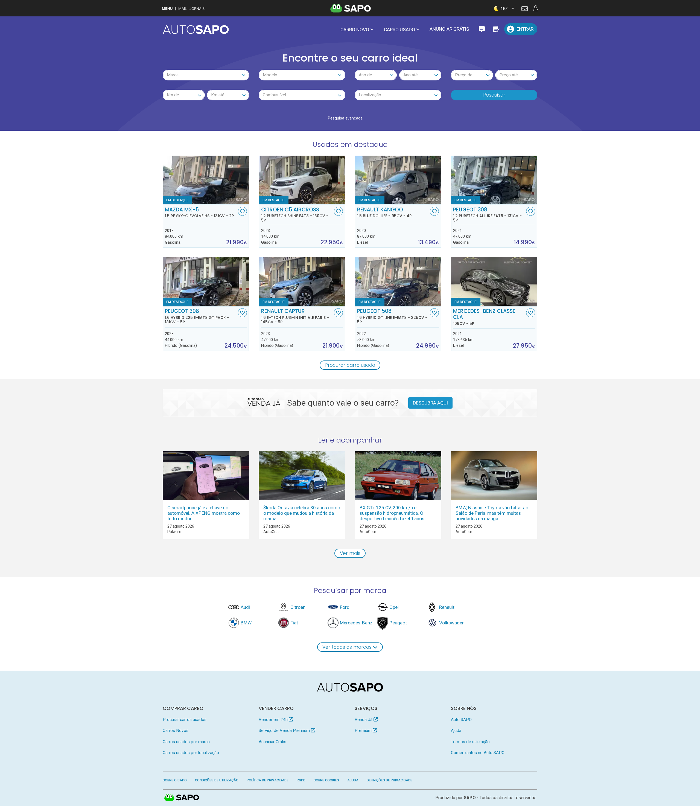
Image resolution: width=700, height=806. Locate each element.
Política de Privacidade (267, 780)
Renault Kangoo (384, 212)
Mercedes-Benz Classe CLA (484, 317)
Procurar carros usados (184, 719)
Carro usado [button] (399, 29)
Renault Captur (295, 316)
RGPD (301, 780)
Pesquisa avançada (345, 118)
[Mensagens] (482, 29)
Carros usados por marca (186, 741)
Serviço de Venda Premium (285, 730)
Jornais (197, 8)
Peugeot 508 (392, 316)
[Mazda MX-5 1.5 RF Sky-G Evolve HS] (206, 180)
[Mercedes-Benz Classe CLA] (494, 281)
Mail (182, 8)
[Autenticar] (524, 9)
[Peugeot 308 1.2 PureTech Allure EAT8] (494, 180)
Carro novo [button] (354, 29)
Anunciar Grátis (449, 29)
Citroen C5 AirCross (294, 215)
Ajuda (456, 730)
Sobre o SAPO (175, 780)
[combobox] (206, 75)
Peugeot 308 (487, 215)
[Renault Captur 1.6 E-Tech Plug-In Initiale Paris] (302, 281)
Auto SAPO (461, 719)
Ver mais (350, 553)
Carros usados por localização (191, 752)
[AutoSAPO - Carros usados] (196, 29)
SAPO (182, 798)
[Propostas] (496, 29)
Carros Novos (175, 730)
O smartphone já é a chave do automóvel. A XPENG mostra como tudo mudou (203, 513)
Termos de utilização (470, 741)
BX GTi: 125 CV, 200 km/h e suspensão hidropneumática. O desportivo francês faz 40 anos (392, 513)
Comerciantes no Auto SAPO (477, 752)
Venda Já (364, 719)
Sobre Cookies (326, 780)
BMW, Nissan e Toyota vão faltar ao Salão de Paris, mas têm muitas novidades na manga (492, 513)
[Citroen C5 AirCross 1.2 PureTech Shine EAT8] (302, 180)
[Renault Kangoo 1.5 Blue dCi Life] (398, 180)
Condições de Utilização (216, 780)
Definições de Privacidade (389, 780)
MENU (167, 8)
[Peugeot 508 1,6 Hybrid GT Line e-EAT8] (398, 281)
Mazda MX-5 (199, 212)
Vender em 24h (274, 719)
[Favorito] (242, 211)
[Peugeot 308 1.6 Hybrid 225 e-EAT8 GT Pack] (206, 281)
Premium (364, 730)
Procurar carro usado (350, 365)
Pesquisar (494, 95)
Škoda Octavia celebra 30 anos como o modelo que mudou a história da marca (301, 513)
